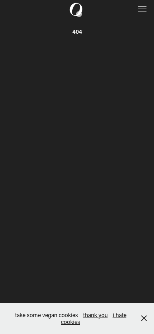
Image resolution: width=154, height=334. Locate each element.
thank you (95, 315)
